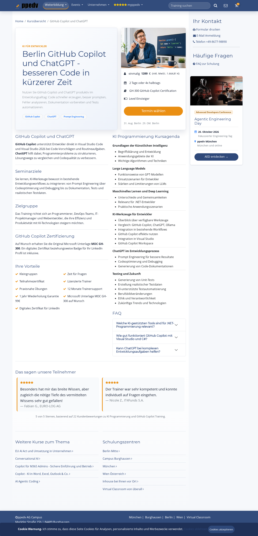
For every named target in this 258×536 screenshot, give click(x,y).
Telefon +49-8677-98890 (211, 42)
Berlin (169, 517)
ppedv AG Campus (30, 517)
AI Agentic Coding (27, 481)
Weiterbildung (54, 5)
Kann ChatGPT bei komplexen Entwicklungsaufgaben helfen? (138, 350)
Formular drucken (208, 29)
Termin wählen (153, 110)
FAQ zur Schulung (207, 64)
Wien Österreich (114, 474)
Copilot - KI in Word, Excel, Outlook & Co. (42, 474)
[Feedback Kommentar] (225, 5)
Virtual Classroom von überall (123, 489)
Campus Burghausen (117, 459)
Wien (179, 517)
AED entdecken (216, 157)
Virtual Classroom (198, 517)
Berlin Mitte (111, 451)
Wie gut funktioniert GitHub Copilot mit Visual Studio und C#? (144, 337)
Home (19, 21)
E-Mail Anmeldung (208, 35)
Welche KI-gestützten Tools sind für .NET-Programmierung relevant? (145, 325)
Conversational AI (27, 459)
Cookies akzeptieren (221, 529)
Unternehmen (97, 5)
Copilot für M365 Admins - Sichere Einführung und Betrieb (53, 466)
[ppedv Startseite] (26, 5)
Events (75, 5)
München (109, 466)
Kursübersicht (36, 21)
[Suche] (215, 5)
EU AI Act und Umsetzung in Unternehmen (43, 451)
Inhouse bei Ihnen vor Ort (120, 481)
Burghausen (153, 517)
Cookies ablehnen (195, 529)
